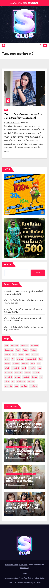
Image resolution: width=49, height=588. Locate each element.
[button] (41, 45)
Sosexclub (9, 350)
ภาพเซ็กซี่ (15, 368)
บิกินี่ (39, 363)
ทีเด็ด (40, 359)
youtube (33, 350)
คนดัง (21, 354)
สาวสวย (28, 372)
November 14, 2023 (16, 512)
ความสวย (35, 354)
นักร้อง (7, 363)
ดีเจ (13, 359)
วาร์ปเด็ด (31, 368)
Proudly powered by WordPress (16, 565)
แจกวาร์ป (8, 386)
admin (25, 123)
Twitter (25, 350)
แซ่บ (16, 386)
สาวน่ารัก (18, 372)
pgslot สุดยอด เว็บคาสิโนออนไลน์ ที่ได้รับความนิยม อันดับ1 (24, 578)
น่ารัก (33, 363)
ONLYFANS (10, 501)
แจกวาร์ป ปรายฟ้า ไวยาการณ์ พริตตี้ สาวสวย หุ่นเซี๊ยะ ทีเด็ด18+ (23, 480)
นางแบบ (25, 363)
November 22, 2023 (16, 458)
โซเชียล (24, 386)
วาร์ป (24, 368)
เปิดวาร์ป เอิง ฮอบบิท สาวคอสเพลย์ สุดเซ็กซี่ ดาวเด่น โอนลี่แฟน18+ (22, 507)
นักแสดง (16, 363)
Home (24, 573)
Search (8, 264)
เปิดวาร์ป (31, 381)
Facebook (14, 345)
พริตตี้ (7, 368)
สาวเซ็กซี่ (8, 377)
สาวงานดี (8, 372)
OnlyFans (35, 345)
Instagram (25, 345)
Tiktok (18, 350)
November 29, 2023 (16, 431)
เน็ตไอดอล (21, 381)
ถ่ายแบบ (20, 359)
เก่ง (41, 377)
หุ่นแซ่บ (34, 377)
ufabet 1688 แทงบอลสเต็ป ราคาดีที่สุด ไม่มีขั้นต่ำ (24, 583)
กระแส (7, 354)
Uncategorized (12, 420)
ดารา (5, 109)
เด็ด (13, 381)
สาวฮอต (36, 372)
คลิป (27, 354)
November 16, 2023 (16, 485)
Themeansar (24, 568)
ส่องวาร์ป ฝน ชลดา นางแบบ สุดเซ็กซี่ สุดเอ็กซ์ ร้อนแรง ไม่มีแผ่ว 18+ (24, 426)
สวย (39, 368)
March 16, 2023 (13, 123)
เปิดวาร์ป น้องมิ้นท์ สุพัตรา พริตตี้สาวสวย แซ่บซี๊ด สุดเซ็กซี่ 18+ (24, 452)
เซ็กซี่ (7, 381)
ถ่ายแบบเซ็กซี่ (31, 359)
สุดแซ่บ (17, 377)
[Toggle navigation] (45, 45)
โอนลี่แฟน (33, 386)
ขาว (14, 354)
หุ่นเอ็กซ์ (26, 377)
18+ (6, 345)
